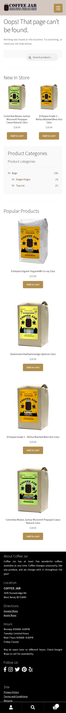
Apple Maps (10, 615)
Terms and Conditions (16, 696)
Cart (51, 704)
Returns (8, 700)
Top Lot (20, 185)
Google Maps (11, 611)
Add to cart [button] (17, 135)
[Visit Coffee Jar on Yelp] (31, 670)
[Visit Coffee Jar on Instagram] (10, 670)
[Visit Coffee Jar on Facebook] (5, 670)
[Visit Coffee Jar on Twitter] (17, 670)
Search (33, 707)
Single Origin (23, 179)
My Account (11, 707)
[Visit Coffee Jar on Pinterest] (24, 670)
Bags (14, 173)
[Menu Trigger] (58, 8)
